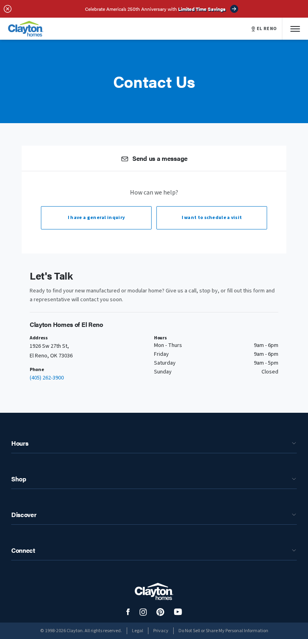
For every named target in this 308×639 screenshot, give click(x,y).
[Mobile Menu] (295, 29)
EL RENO (267, 28)
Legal (137, 630)
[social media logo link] (128, 612)
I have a (96, 217)
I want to (212, 217)
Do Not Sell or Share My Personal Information (223, 630)
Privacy (160, 630)
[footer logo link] (154, 591)
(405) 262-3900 (47, 378)
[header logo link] (25, 29)
